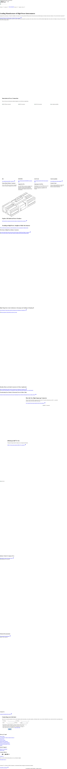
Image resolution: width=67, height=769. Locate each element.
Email (5, 722)
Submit (10, 729)
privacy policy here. (17, 727)
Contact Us (1, 756)
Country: (17, 722)
